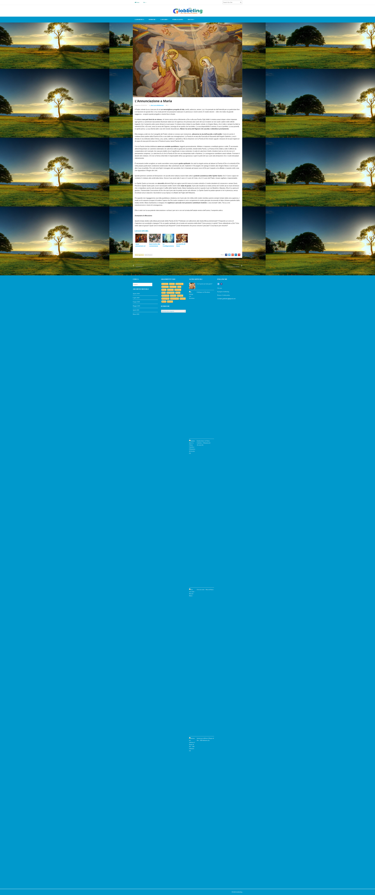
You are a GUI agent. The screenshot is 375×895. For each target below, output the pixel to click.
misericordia (165, 286)
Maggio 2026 (136, 306)
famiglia (172, 283)
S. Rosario (163, 19)
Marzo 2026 (136, 314)
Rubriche (152, 19)
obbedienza (178, 289)
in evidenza (165, 283)
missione (170, 301)
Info (144, 2)
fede (179, 286)
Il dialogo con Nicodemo (203, 292)
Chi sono (219, 288)
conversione (173, 286)
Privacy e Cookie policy (223, 295)
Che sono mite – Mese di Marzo (205, 589)
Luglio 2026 (136, 297)
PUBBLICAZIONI (177, 19)
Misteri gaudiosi (139, 255)
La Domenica (139, 19)
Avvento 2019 (165, 298)
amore (164, 301)
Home (137, 2)
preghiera (183, 298)
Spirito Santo (165, 295)
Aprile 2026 (136, 310)
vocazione (173, 295)
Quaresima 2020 (174, 298)
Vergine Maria (179, 283)
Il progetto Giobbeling (223, 291)
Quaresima (170, 289)
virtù (164, 292)
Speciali (191, 19)
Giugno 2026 (136, 302)
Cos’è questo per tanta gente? (204, 284)
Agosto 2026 (136, 293)
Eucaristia (180, 295)
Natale (164, 289)
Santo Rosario (148, 255)
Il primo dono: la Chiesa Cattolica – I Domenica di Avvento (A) (203, 443)
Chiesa (178, 292)
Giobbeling (239, 892)
